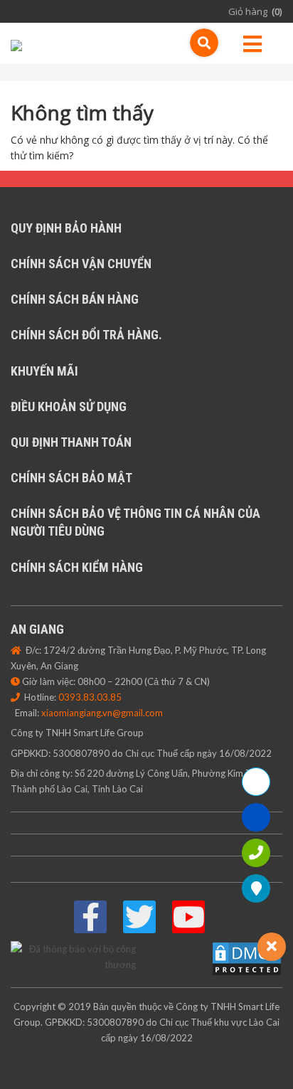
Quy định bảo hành (66, 228)
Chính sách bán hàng (75, 299)
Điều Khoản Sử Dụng (69, 406)
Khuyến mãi (44, 370)
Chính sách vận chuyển (81, 263)
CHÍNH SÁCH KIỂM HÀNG (77, 567)
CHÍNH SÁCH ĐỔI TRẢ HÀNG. (86, 334)
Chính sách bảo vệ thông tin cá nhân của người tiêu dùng (135, 522)
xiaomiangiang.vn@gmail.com (102, 712)
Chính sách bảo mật (71, 477)
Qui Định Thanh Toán (71, 442)
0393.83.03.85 (90, 697)
